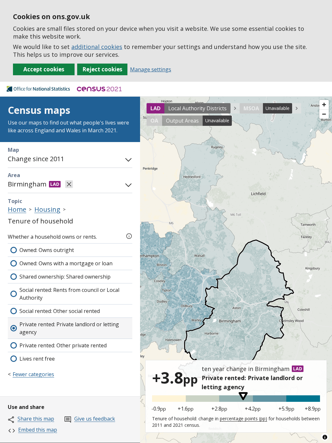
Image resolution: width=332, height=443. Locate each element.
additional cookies (96, 47)
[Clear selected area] (69, 184)
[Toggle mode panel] (127, 159)
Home (17, 209)
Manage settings (150, 69)
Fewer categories (33, 374)
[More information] (129, 235)
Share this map (36, 418)
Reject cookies (102, 69)
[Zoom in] (324, 104)
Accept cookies (43, 69)
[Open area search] (127, 184)
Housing (47, 209)
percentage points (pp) (243, 418)
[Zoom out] (324, 114)
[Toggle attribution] (325, 437)
